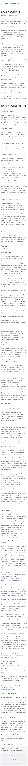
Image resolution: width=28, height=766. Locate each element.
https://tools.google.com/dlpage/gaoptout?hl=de (13, 98)
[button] (2, 3)
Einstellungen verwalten (14, 763)
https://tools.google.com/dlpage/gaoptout (11, 537)
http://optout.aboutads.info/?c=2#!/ (10, 665)
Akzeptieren (14, 755)
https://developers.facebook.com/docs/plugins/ (13, 569)
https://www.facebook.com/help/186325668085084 (14, 595)
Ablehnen (14, 759)
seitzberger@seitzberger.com (18, 731)
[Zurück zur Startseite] (14, 3)
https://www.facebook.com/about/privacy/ (11, 689)
